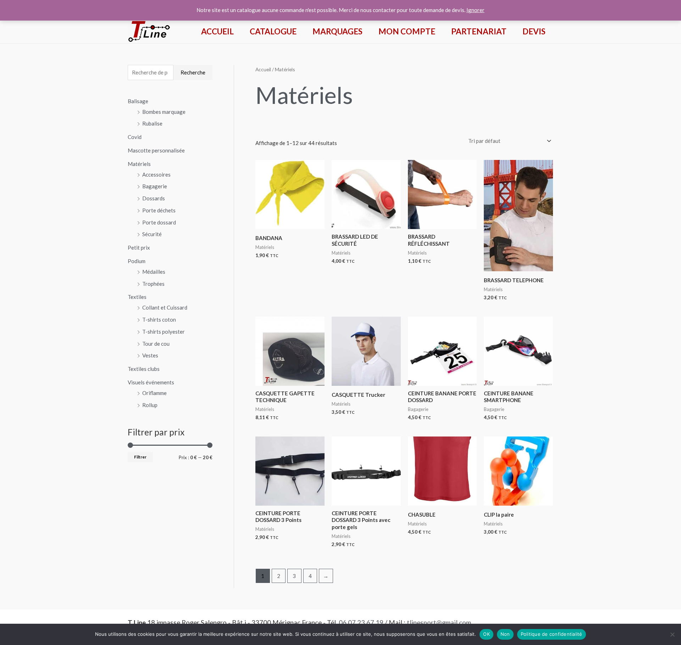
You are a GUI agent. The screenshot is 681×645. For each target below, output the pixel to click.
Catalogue (273, 31)
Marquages (337, 31)
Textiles (137, 297)
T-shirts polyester (163, 331)
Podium (136, 261)
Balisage (138, 101)
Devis (534, 31)
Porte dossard (159, 222)
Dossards (153, 198)
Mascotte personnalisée (156, 150)
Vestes (150, 355)
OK (486, 634)
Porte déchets (159, 210)
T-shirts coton (159, 319)
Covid (135, 137)
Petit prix (139, 247)
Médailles (153, 271)
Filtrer (140, 457)
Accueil (217, 31)
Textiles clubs (144, 369)
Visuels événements (151, 382)
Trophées (153, 283)
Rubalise (152, 123)
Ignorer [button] (475, 10)
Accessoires (156, 174)
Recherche (193, 72)
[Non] (672, 634)
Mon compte (406, 31)
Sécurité (152, 234)
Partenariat (478, 31)
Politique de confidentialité (551, 634)
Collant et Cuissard (164, 307)
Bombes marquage (164, 112)
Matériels (139, 164)
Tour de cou (156, 343)
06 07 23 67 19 (361, 623)
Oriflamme (154, 393)
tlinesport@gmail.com (439, 623)
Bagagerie (154, 186)
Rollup (149, 405)
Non (505, 634)
